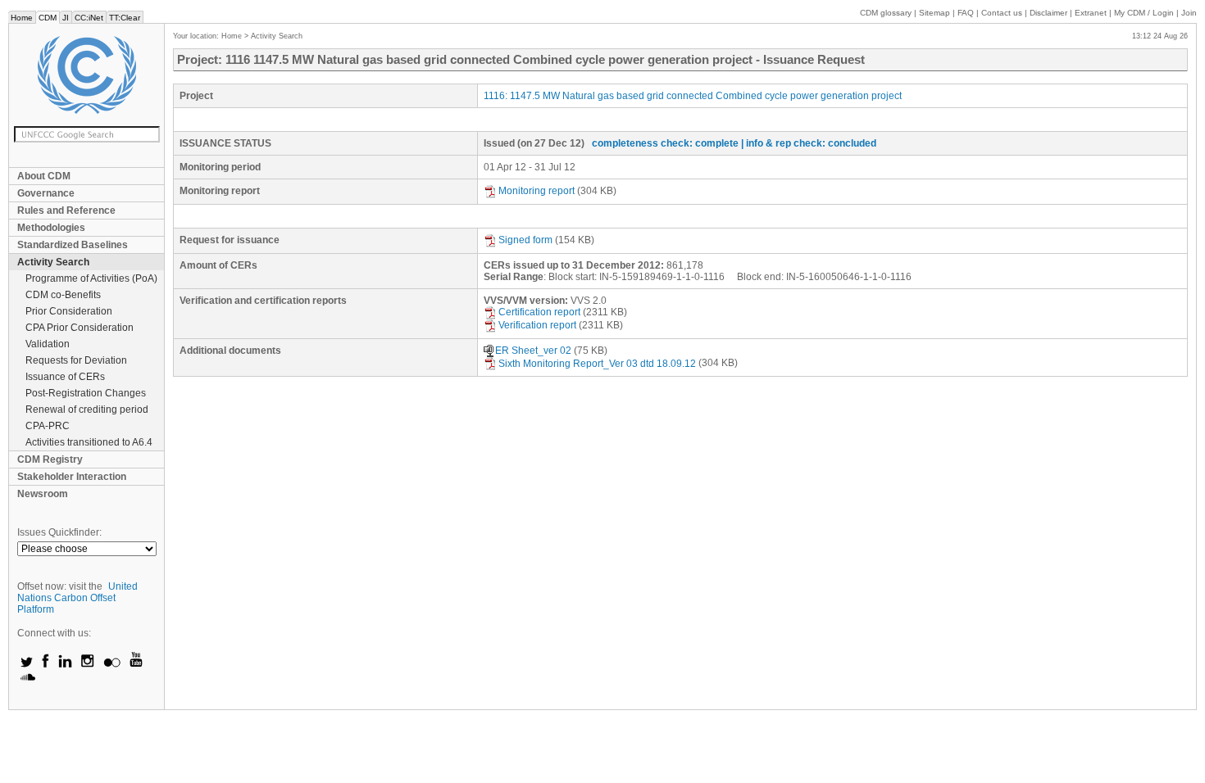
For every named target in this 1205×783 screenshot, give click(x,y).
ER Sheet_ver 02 (533, 350)
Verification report (537, 325)
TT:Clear (124, 17)
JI (65, 17)
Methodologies (51, 227)
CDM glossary (886, 12)
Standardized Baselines (72, 245)
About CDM (43, 176)
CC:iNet (89, 17)
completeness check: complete (665, 143)
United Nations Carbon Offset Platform (77, 598)
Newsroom (42, 494)
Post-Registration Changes (85, 393)
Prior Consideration (68, 311)
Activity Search (53, 262)
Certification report (539, 312)
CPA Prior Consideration (79, 327)
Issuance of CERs (65, 376)
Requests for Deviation (76, 360)
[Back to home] (86, 75)
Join (1189, 12)
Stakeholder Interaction (71, 476)
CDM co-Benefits (63, 295)
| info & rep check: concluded (808, 143)
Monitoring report (536, 191)
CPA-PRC (47, 426)
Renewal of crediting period (86, 409)
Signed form (525, 240)
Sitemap (934, 12)
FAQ (965, 12)
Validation (47, 344)
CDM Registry (50, 459)
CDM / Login (1145, 12)
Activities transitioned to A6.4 (88, 442)
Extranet (1091, 12)
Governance (46, 193)
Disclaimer (1048, 12)
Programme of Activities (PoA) (91, 278)
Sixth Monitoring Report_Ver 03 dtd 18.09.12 (597, 363)
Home (22, 17)
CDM (48, 17)
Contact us (1001, 12)
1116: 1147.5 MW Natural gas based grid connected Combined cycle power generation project (693, 96)
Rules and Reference (66, 210)
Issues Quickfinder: (59, 532)
